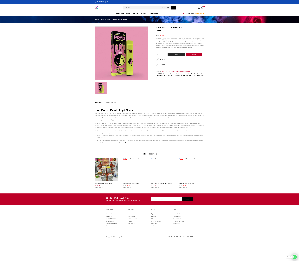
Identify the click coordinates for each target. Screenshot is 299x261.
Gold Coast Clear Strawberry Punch (131, 183)
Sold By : (158, 35)
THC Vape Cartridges (104, 19)
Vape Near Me (189, 75)
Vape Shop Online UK (184, 71)
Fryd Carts (164, 71)
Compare (162, 64)
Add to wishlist (163, 59)
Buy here (125, 142)
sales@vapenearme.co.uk (115, 1)
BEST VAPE (162, 73)
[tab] (98, 102)
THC (184, 75)
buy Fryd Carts (169, 73)
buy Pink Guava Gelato (179, 73)
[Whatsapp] (295, 257)
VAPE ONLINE (197, 75)
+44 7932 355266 (100, 1)
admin (162, 35)
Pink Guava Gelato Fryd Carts (175, 75)
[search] (173, 7)
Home (96, 19)
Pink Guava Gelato (196, 73)
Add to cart (177, 54)
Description (98, 102)
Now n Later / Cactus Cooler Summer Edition (162, 183)
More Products (111, 102)
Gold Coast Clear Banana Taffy (186, 183)
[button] (202, 7)
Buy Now (194, 54)
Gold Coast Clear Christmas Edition (103, 183)
